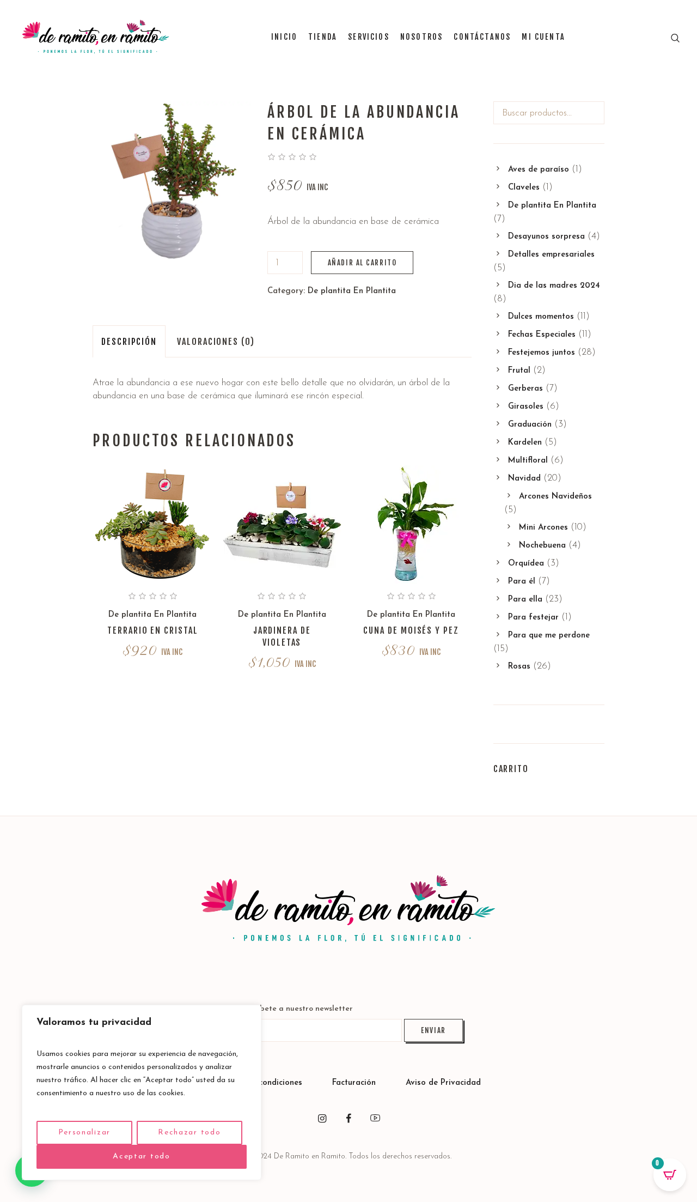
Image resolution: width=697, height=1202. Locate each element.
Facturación (355, 1083)
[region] (141, 1092)
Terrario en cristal (152, 630)
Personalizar (84, 1132)
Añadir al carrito (362, 262)
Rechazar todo (189, 1132)
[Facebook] (348, 1118)
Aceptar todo (141, 1156)
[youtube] (375, 1118)
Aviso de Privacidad (443, 1083)
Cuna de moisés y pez (410, 630)
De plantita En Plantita (352, 291)
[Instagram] (322, 1118)
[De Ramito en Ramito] (348, 909)
